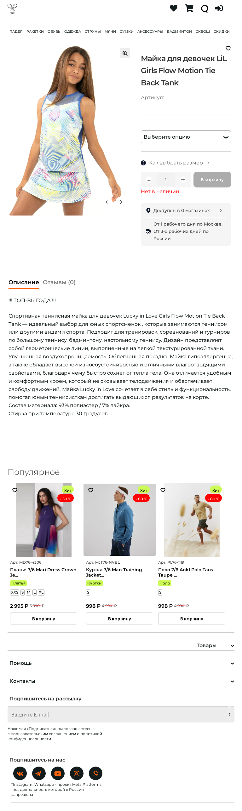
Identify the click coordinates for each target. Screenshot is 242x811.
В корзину (212, 179)
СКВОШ (203, 31)
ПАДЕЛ (16, 31)
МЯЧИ (110, 31)
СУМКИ (127, 31)
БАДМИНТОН (179, 31)
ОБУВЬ (54, 31)
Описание (24, 282)
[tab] (24, 280)
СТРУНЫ (93, 31)
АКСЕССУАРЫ (150, 31)
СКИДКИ (222, 31)
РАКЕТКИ (35, 31)
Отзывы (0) (59, 282)
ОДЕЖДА (72, 31)
